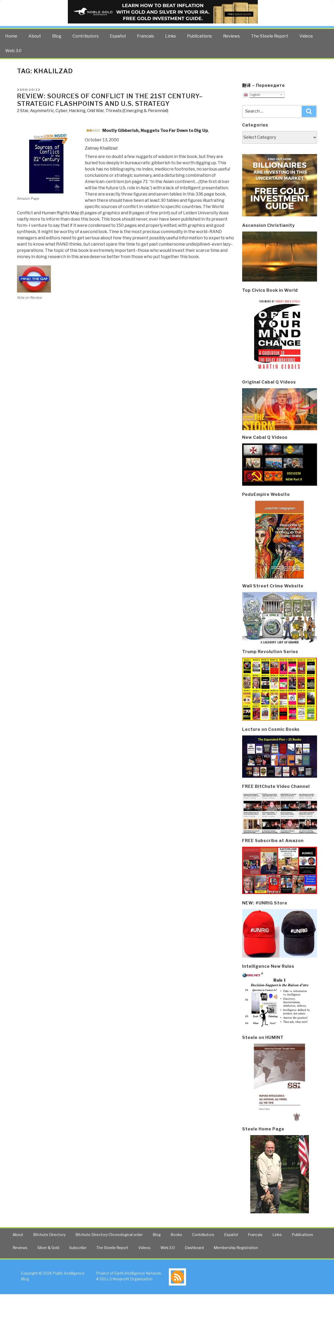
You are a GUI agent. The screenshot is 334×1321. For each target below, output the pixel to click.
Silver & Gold (48, 1247)
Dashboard (194, 1247)
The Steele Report (269, 36)
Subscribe (77, 1247)
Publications (199, 36)
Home (11, 36)
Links (170, 36)
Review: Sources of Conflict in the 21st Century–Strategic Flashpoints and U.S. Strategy (110, 99)
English (254, 95)
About (34, 36)
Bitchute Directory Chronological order (109, 1234)
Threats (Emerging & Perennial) (136, 110)
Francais (145, 36)
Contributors (86, 36)
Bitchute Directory (49, 1234)
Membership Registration (236, 1247)
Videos (306, 36)
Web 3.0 (13, 50)
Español (118, 36)
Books (176, 1234)
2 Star (22, 110)
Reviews (231, 36)
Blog (56, 36)
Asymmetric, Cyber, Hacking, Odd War (67, 110)
